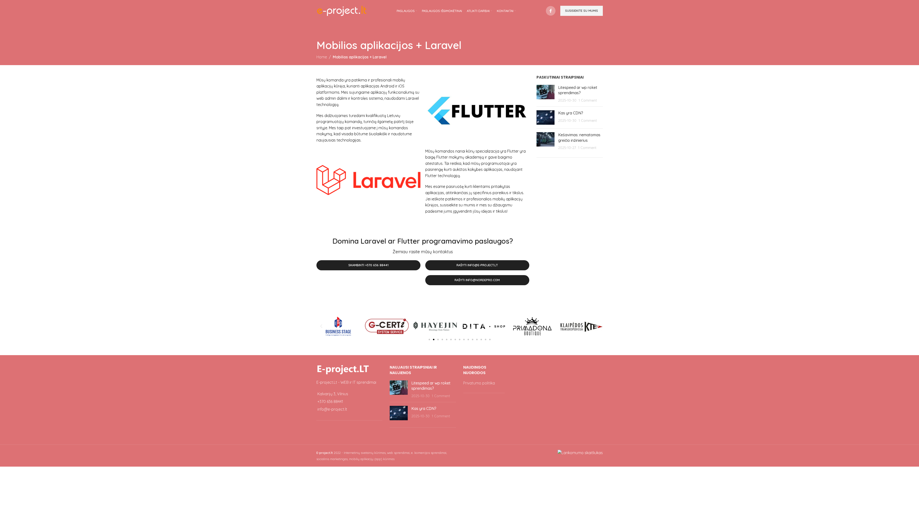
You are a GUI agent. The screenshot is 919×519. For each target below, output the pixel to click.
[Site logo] (341, 10)
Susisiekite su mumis (581, 10)
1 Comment (588, 100)
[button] (321, 326)
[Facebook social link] (550, 11)
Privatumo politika (479, 383)
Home (321, 57)
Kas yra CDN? (570, 113)
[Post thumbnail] (546, 94)
